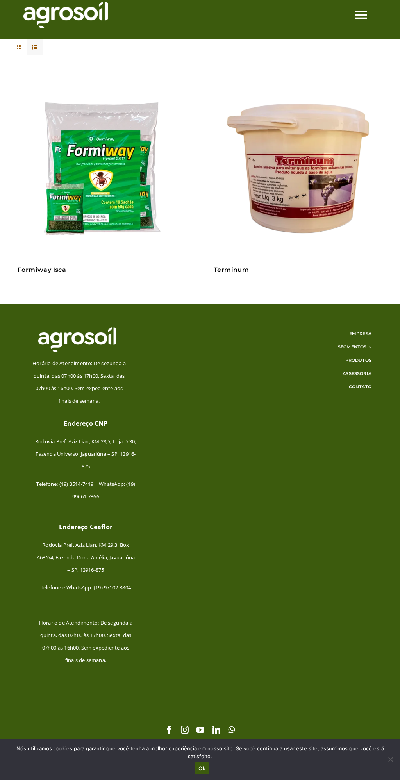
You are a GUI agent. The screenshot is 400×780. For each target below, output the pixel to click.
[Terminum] (298, 169)
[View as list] (35, 47)
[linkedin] (216, 730)
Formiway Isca (42, 269)
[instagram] (185, 730)
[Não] (390, 759)
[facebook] (169, 730)
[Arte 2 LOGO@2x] (77, 329)
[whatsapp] (231, 730)
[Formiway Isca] (102, 169)
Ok (201, 768)
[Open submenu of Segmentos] (368, 347)
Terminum (231, 269)
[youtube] (200, 730)
